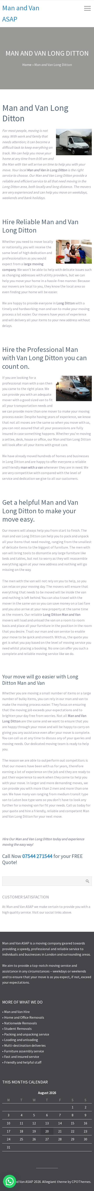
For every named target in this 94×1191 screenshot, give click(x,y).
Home (26, 64)
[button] (9, 1181)
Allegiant (49, 1181)
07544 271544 (37, 856)
